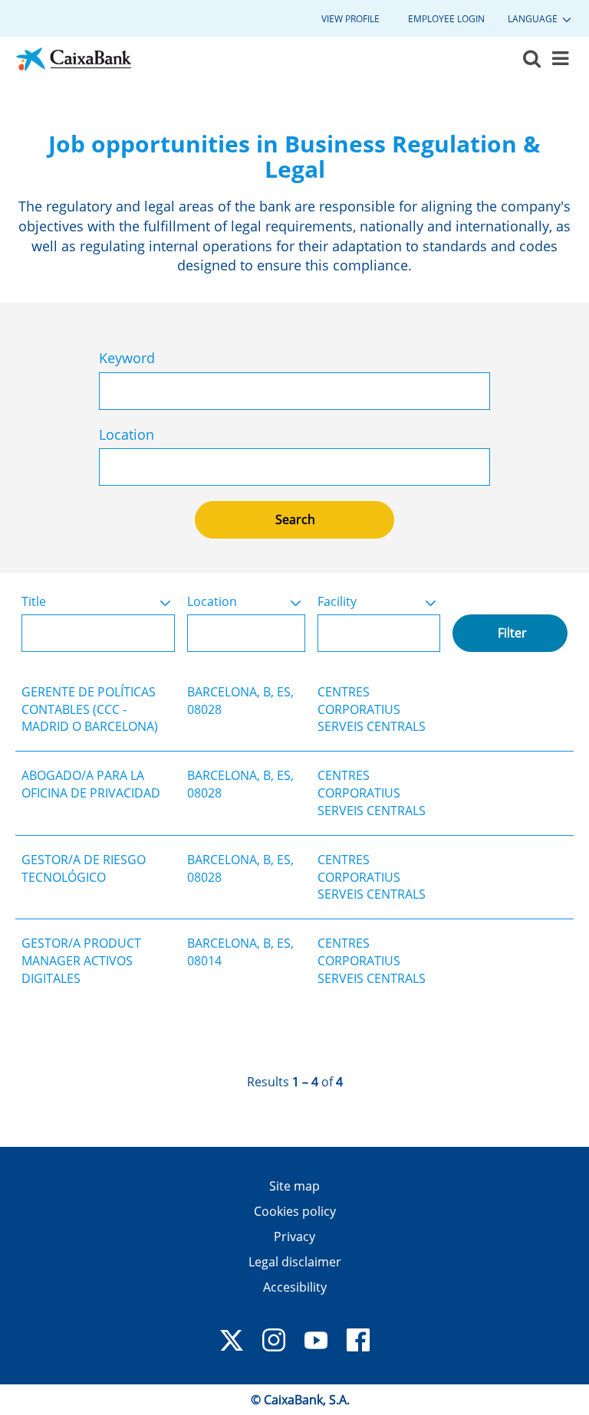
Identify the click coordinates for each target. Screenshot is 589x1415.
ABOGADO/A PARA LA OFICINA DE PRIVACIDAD (90, 784)
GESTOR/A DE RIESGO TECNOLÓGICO (83, 868)
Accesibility (295, 1287)
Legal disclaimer (294, 1261)
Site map (294, 1186)
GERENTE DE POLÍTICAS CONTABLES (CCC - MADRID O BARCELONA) (89, 709)
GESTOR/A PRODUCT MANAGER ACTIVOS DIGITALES (81, 961)
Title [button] (33, 601)
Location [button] (212, 601)
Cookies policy (295, 1211)
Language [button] (534, 19)
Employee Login (446, 19)
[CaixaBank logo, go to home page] (73, 59)
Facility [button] (337, 601)
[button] (560, 59)
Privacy (294, 1236)
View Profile (350, 19)
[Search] (531, 59)
